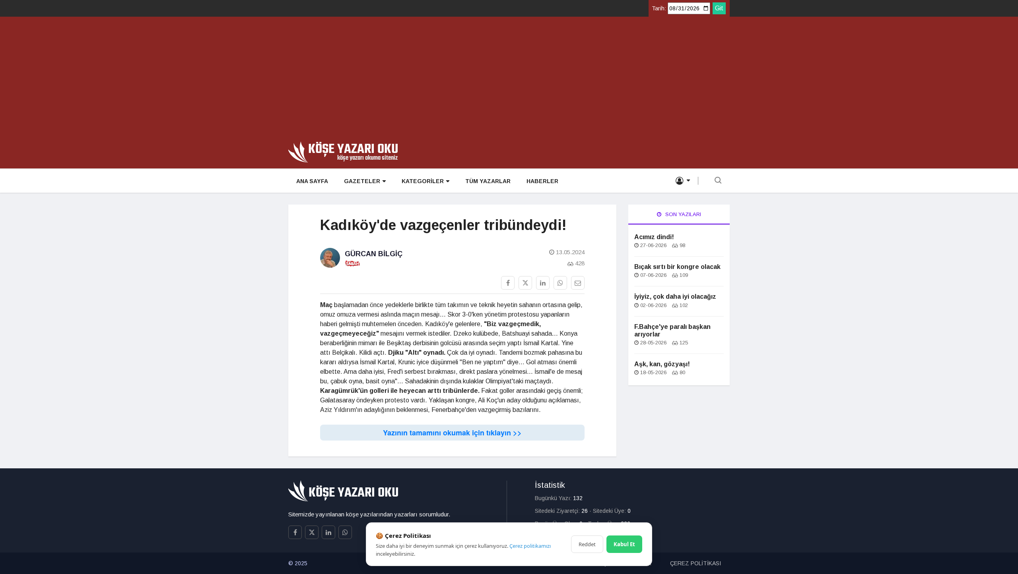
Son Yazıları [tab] (682, 214)
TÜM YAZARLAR (488, 181)
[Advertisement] (509, 81)
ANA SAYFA (312, 181)
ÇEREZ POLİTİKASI (695, 563)
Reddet (587, 544)
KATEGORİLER (423, 181)
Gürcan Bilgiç (373, 254)
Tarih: (659, 8)
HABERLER (542, 181)
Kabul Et (624, 544)
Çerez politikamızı (530, 545)
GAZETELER (362, 181)
